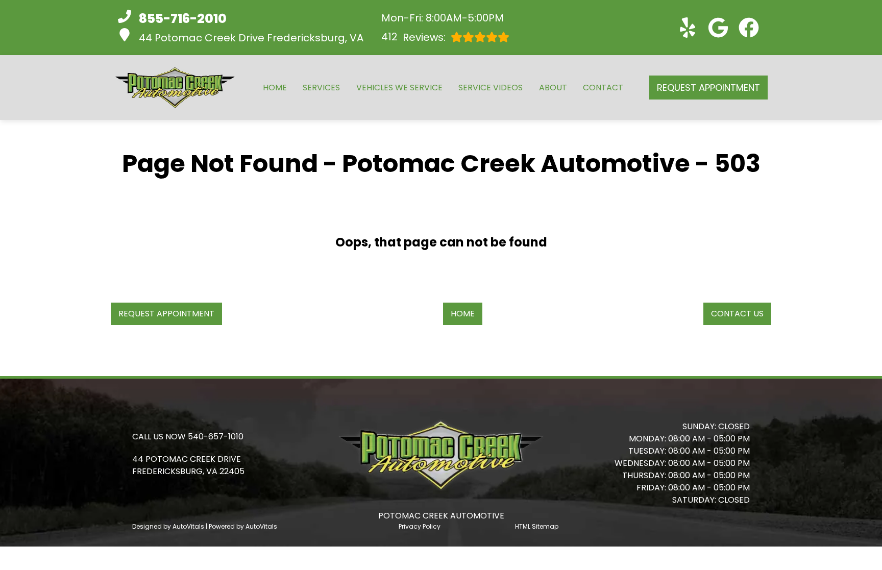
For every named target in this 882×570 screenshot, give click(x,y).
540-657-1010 (215, 436)
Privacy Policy (419, 526)
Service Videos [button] (490, 87)
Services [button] (321, 87)
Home (275, 87)
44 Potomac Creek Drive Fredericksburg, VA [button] (251, 38)
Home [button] (463, 313)
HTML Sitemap (536, 526)
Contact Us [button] (737, 313)
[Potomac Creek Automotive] (175, 87)
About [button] (553, 87)
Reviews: (413, 37)
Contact (603, 87)
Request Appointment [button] (708, 87)
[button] (687, 27)
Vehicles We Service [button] (399, 87)
